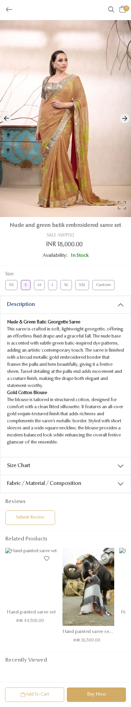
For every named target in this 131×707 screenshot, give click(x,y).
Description (21, 304)
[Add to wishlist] (46, 558)
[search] (111, 10)
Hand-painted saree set (31, 612)
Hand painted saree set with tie (94, 632)
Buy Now (96, 694)
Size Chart (18, 465)
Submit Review (30, 517)
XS (11, 285)
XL (66, 285)
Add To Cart (37, 694)
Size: (9, 274)
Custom (103, 285)
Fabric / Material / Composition (44, 483)
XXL (82, 285)
